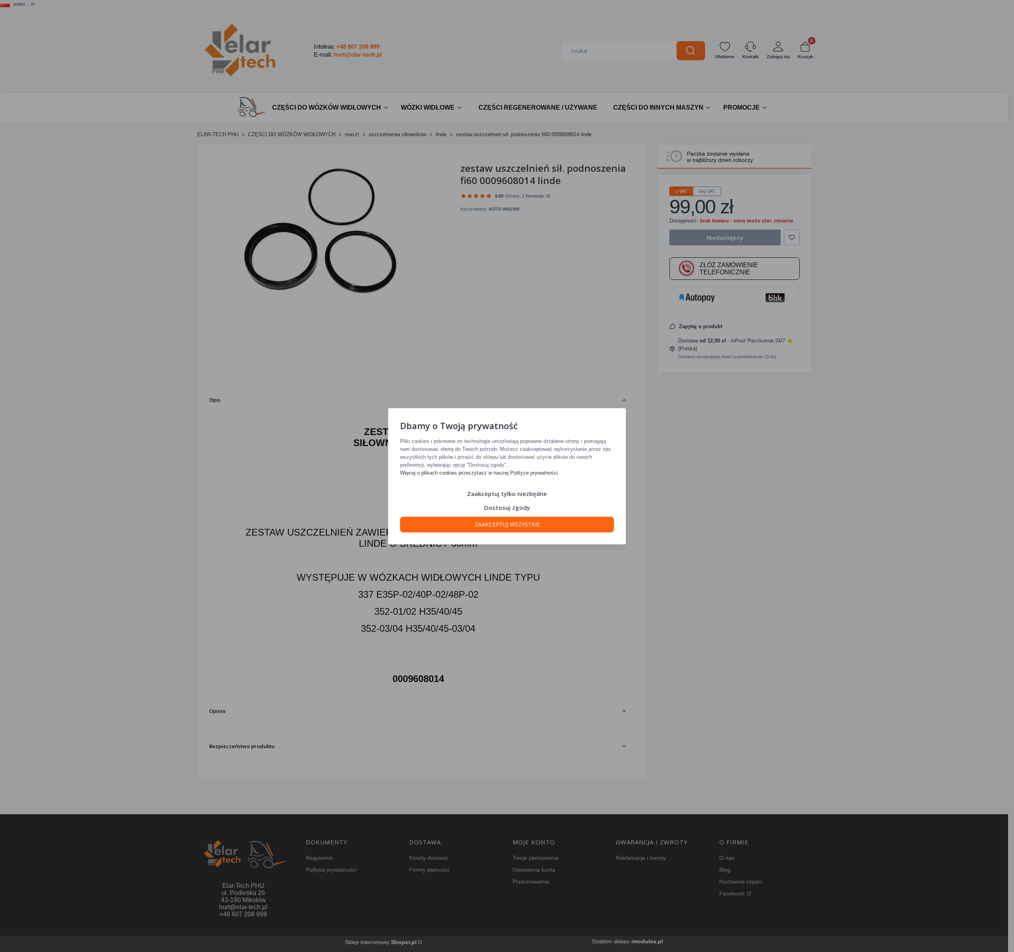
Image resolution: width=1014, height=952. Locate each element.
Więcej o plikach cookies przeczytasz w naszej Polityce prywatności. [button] (479, 472)
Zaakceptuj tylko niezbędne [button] (507, 493)
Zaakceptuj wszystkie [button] (507, 524)
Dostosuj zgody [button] (507, 507)
